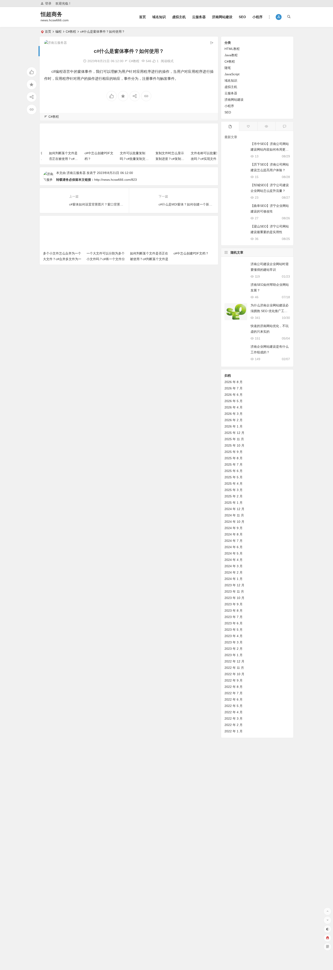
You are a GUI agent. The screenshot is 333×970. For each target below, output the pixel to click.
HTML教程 (232, 49)
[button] (278, 17)
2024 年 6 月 (233, 547)
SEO (242, 17)
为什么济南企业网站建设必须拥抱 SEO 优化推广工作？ (270, 310)
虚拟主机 (179, 17)
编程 (58, 31)
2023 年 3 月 (233, 642)
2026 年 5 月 (233, 401)
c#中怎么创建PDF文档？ (191, 253)
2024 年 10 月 (234, 521)
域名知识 (159, 17)
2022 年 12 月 (234, 661)
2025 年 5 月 (233, 477)
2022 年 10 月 (234, 674)
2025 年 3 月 (233, 490)
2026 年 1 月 (233, 426)
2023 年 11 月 (234, 591)
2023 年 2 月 (233, 648)
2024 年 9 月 (233, 528)
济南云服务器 (76, 173)
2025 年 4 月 (233, 483)
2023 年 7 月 (233, 617)
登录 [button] (48, 3)
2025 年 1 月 (233, 502)
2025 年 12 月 (234, 433)
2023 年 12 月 (234, 585)
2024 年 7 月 (233, 540)
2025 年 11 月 (234, 439)
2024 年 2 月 (233, 572)
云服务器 (199, 17)
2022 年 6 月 (233, 699)
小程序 (257, 17)
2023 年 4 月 (233, 636)
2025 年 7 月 (233, 464)
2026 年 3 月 (233, 413)
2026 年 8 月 (233, 382)
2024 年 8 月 (233, 534)
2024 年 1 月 (233, 579)
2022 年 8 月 (233, 687)
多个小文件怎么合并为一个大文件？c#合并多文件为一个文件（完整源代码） (62, 259)
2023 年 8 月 (233, 610)
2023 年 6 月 (233, 623)
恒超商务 (51, 14)
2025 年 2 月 (233, 496)
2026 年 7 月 (233, 388)
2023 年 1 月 (233, 655)
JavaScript (231, 74)
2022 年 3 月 (233, 718)
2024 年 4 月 (233, 560)
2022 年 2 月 (233, 725)
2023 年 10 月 (234, 598)
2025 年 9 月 (233, 452)
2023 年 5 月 (233, 629)
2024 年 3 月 (233, 566)
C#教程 (71, 31)
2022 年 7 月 (233, 693)
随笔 (227, 68)
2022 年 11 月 (234, 667)
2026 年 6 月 (233, 394)
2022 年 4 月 (233, 712)
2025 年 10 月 (234, 445)
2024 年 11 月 (234, 515)
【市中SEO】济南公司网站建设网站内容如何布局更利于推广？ (270, 149)
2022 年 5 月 (233, 706)
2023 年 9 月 (233, 604)
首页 (142, 17)
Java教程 (231, 55)
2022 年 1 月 (233, 731)
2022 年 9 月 (233, 680)
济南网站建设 (222, 17)
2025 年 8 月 (233, 458)
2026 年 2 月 (233, 420)
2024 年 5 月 (233, 553)
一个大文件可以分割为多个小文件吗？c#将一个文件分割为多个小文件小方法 (106, 259)
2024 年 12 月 (234, 509)
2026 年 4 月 (233, 407)
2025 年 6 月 (233, 471)
